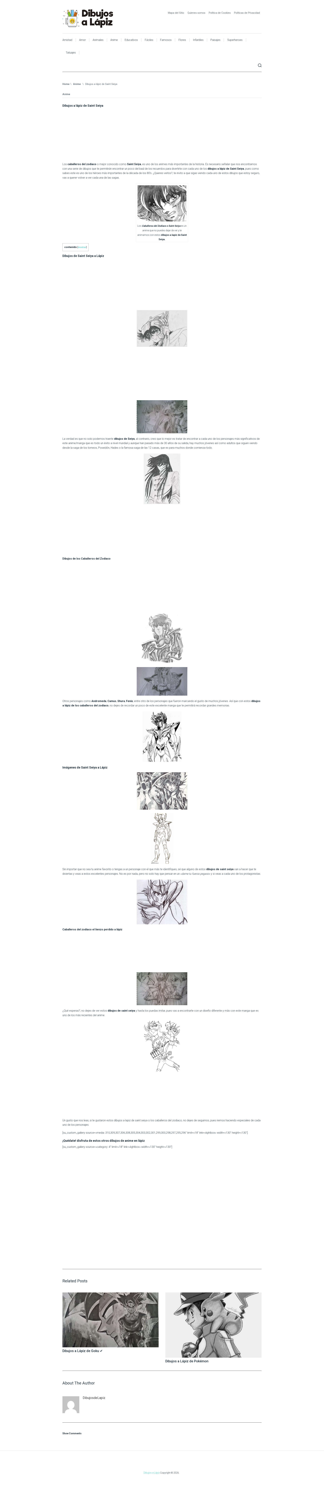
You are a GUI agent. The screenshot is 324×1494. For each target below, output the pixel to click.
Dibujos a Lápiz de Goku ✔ (82, 1351)
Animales (98, 40)
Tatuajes (71, 52)
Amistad (67, 40)
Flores (182, 40)
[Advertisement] (162, 136)
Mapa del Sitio (176, 12)
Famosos (166, 40)
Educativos (131, 40)
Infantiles (198, 40)
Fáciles (149, 40)
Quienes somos (196, 12)
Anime (114, 40)
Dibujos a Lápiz (152, 1472)
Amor (82, 40)
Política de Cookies (220, 12)
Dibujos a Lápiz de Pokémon (186, 1361)
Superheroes (234, 40)
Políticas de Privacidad (247, 12)
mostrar (82, 247)
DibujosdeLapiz (94, 1398)
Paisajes (215, 40)
